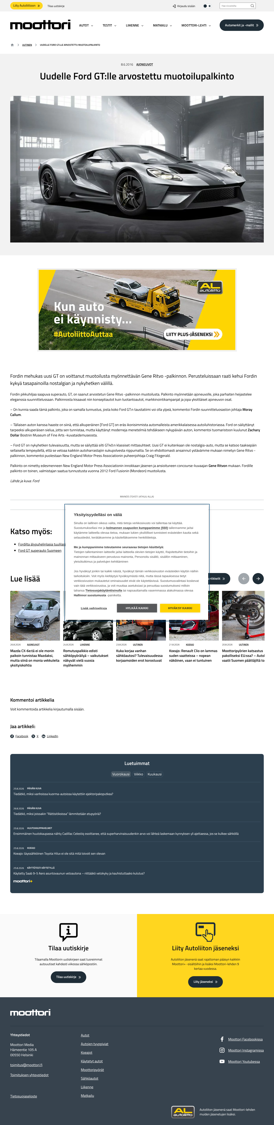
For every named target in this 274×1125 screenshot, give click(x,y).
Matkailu (87, 1095)
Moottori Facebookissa (245, 1039)
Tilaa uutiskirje (56, 6)
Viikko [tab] (138, 774)
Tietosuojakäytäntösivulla (103, 590)
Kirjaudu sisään (186, 6)
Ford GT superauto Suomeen (39, 550)
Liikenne (85, 644)
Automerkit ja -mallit (239, 25)
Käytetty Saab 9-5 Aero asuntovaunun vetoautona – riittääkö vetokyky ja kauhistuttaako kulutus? (79, 873)
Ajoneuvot (144, 64)
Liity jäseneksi (203, 981)
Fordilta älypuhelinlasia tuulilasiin (43, 544)
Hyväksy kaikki (180, 608)
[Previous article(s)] (244, 578)
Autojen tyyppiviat (94, 1044)
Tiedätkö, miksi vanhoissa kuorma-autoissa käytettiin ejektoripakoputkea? (63, 794)
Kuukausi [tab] (155, 774)
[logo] (40, 28)
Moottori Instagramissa (246, 1050)
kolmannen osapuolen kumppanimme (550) (137, 528)
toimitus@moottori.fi (26, 1065)
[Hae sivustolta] (252, 6)
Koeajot (86, 1052)
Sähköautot (89, 1078)
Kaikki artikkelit (209, 578)
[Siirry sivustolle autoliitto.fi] (183, 1112)
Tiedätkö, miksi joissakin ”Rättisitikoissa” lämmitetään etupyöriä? (57, 814)
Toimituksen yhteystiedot (29, 1075)
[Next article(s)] (258, 578)
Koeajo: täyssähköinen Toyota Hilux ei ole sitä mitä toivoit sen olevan (59, 853)
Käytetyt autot (92, 1061)
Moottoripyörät (92, 1069)
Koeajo (190, 644)
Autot (85, 1035)
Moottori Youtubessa (244, 1061)
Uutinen (27, 45)
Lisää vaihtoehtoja (94, 608)
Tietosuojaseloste (23, 1096)
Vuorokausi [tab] (121, 774)
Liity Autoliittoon (24, 5)
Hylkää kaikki (137, 608)
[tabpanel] (137, 834)
